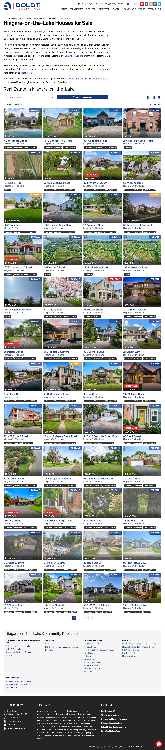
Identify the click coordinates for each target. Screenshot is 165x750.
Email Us (11, 725)
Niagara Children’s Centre (16, 684)
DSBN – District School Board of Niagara (139, 644)
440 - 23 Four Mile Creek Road (100, 436)
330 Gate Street (52, 309)
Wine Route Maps (90, 665)
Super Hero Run (12, 687)
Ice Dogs (87, 656)
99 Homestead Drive (135, 562)
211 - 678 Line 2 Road (16, 436)
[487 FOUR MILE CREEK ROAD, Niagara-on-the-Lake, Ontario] (102, 461)
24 (155, 104)
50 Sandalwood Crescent (137, 225)
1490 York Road (13, 225)
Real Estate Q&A (108, 711)
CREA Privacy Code (95, 747)
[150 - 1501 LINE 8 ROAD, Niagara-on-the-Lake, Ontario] (142, 588)
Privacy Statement (121, 747)
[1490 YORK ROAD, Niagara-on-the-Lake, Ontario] (23, 208)
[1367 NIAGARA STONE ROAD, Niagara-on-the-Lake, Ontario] (23, 292)
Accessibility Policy (16, 728)
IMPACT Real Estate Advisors (113, 727)
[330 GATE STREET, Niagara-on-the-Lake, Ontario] (62, 292)
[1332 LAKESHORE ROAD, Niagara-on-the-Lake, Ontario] (142, 250)
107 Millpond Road (133, 394)
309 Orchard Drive (93, 351)
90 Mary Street (12, 520)
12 (151, 104)
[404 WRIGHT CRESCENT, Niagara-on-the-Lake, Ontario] (102, 165)
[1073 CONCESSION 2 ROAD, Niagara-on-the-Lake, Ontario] (23, 250)
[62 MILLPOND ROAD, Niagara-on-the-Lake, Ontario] (142, 165)
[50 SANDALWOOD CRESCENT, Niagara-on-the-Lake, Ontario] (142, 208)
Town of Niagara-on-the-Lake (17, 646)
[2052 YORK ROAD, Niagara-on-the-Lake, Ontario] (102, 503)
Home (6, 18)
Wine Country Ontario (92, 662)
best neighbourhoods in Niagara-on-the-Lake (86, 78)
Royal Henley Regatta (92, 668)
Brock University (129, 653)
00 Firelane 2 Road (54, 267)
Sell (94, 9)
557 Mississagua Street (56, 182)
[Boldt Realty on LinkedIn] (155, 4)
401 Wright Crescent (135, 309)
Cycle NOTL (10, 655)
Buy (88, 9)
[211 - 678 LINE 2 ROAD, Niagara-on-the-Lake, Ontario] (23, 419)
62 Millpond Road (133, 182)
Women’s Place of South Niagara (18, 681)
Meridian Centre (90, 647)
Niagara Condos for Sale (111, 723)
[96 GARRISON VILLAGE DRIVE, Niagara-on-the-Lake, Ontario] (62, 503)
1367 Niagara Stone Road (18, 309)
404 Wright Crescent (95, 182)
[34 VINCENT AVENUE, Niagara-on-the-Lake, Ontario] (23, 461)
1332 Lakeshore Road (135, 267)
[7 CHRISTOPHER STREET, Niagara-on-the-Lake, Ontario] (23, 123)
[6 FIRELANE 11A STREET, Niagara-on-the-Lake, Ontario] (62, 545)
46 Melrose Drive (133, 520)
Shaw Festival (72, 56)
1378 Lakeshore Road (95, 267)
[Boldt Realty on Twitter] (159, 4)
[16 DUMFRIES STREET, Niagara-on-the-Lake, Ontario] (102, 208)
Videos (141, 9)
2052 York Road (92, 520)
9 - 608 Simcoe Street (56, 394)
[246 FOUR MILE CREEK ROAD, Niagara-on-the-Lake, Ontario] (142, 123)
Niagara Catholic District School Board (138, 647)
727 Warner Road (13, 605)
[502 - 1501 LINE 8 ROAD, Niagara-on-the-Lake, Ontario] (102, 588)
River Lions (88, 653)
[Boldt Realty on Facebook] (146, 4)
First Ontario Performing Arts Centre (98, 650)
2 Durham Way (131, 351)
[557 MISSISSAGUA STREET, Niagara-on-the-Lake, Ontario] (62, 165)
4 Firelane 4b (11, 394)
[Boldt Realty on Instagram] (151, 4)
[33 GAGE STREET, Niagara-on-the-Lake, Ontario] (102, 545)
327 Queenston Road (95, 140)
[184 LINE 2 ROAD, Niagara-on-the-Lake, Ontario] (23, 165)
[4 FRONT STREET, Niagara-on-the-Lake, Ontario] (102, 376)
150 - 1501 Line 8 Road (136, 605)
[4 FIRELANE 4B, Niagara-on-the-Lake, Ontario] (23, 376)
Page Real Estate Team (111, 731)
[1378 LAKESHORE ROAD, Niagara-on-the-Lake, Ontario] (102, 250)
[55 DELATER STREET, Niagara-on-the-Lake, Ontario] (23, 334)
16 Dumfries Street (93, 225)
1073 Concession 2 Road (18, 267)
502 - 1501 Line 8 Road (96, 605)
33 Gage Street (92, 562)
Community (130, 9)
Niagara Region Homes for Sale (24, 18)
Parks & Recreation (13, 649)
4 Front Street (91, 394)
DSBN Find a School (130, 650)
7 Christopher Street (15, 140)
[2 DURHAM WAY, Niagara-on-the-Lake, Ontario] (142, 334)
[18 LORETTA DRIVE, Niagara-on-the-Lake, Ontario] (142, 461)
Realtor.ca (48, 644)
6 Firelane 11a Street (54, 562)
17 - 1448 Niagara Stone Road (60, 436)
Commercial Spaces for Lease (114, 719)
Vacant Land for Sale (110, 715)
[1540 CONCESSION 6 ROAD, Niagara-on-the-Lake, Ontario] (62, 123)
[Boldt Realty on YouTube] (142, 4)
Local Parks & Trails (91, 644)
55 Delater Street (13, 351)
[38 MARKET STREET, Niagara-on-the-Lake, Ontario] (102, 292)
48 (159, 104)
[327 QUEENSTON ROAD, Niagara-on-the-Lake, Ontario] (102, 123)
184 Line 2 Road (13, 182)
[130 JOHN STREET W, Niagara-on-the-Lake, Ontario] (62, 588)
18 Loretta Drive (132, 478)
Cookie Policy (108, 747)
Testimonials (154, 9)
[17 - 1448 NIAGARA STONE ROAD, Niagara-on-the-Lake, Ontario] (62, 419)
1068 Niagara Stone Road (57, 478)
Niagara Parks (89, 659)
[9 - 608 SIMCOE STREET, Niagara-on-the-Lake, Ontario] (62, 376)
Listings (63, 9)
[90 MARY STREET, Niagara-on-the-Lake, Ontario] (23, 503)
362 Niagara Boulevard (56, 351)
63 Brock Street (132, 436)
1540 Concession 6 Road (57, 140)
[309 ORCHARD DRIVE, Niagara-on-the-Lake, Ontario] (102, 334)
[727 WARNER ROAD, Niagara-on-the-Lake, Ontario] (23, 588)
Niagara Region (39, 31)
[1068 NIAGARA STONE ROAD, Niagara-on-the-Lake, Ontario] (62, 461)
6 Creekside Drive (14, 562)
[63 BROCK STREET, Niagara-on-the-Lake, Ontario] (142, 419)
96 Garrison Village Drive (57, 520)
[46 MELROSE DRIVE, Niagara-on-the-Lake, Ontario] (142, 503)
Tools (116, 9)
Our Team (104, 9)
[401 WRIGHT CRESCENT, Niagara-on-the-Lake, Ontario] (142, 292)
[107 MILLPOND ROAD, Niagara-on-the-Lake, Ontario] (142, 376)
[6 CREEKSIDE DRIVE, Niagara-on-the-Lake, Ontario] (23, 545)
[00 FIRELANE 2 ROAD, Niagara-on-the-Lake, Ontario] (62, 250)
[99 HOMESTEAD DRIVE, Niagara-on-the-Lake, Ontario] (142, 545)
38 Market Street (93, 309)
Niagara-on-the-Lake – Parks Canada (20, 652)
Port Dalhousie (89, 671)
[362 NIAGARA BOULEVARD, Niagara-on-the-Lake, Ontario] (62, 334)
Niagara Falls (27, 72)
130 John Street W (53, 605)
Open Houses (76, 9)
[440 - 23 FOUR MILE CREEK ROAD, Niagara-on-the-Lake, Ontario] (102, 419)
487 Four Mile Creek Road (98, 478)
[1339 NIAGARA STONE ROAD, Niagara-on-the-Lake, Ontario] (62, 208)
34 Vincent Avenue (14, 478)
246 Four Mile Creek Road (138, 140)
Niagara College (129, 656)
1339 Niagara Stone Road (57, 225)
